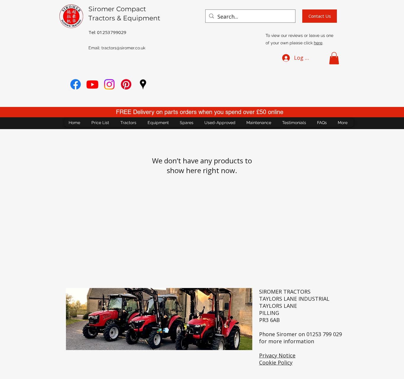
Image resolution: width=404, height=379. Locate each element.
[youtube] (92, 84)
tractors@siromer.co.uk (123, 47)
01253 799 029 (324, 334)
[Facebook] (76, 84)
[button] (334, 58)
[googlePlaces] (143, 84)
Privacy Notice (277, 355)
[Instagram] (109, 84)
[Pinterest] (126, 84)
